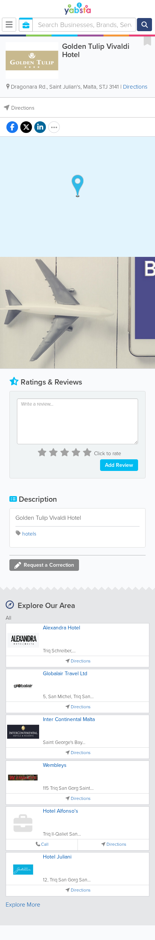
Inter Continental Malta (69, 719)
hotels (29, 534)
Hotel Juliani (57, 857)
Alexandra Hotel (61, 628)
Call (45, 844)
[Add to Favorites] (147, 40)
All (8, 618)
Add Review (119, 465)
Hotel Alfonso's (60, 811)
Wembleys (55, 765)
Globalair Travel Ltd (65, 673)
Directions (135, 87)
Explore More (23, 904)
